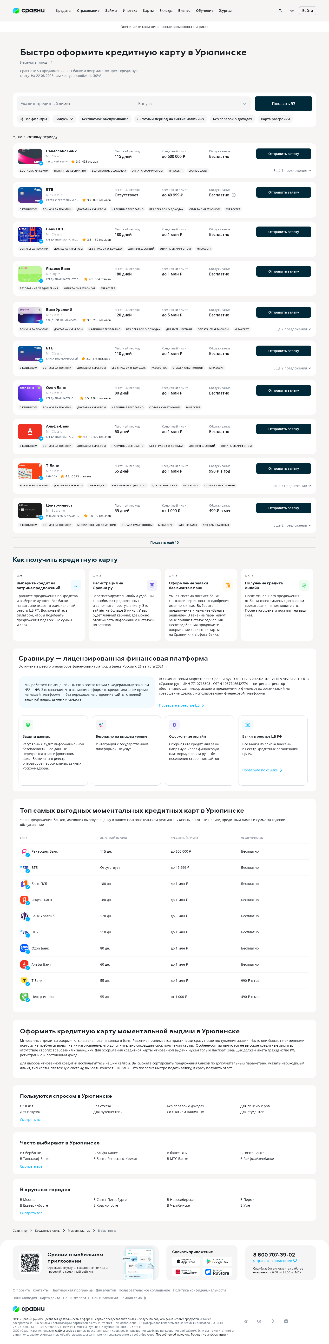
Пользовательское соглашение (144, 1290)
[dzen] (286, 1321)
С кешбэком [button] (28, 209)
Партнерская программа (72, 1290)
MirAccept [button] (176, 170)
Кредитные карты (47, 1230)
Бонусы (62, 119)
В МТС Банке (177, 1158)
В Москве (27, 1199)
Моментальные (79, 1230)
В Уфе (245, 1205)
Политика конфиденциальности (199, 1290)
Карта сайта (50, 1298)
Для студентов (252, 1112)
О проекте (21, 1290)
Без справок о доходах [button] (109, 170)
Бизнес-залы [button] (198, 170)
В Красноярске (105, 1205)
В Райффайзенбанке (257, 1158)
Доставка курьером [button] (34, 170)
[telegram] (245, 1321)
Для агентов (106, 1290)
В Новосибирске (180, 1199)
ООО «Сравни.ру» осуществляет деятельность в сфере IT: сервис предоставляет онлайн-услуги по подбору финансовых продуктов (106, 1319)
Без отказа (102, 1106)
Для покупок (30, 1112)
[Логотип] (29, 1309)
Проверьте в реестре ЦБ (179, 705)
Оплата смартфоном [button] (147, 170)
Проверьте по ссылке (260, 770)
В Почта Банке (252, 1152)
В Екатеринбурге (34, 1205)
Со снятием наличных (185, 1112)
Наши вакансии (105, 1298)
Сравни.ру (20, 1230)
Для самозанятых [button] (216, 525)
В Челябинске (178, 1205)
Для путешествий (108, 1112)
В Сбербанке (30, 1152)
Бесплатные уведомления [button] (39, 288)
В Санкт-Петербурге (110, 1199)
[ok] (272, 1321)
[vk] (259, 1321)
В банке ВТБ (177, 1152)
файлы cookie (64, 1330)
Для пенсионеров (255, 1106)
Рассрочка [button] (159, 367)
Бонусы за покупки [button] (57, 209)
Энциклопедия (25, 1298)
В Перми (247, 1199)
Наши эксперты (76, 1298)
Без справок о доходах (185, 1106)
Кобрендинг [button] (97, 485)
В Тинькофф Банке (35, 1158)
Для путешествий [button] (141, 248)
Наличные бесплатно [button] (70, 170)
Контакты (41, 1290)
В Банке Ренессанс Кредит (115, 1158)
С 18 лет (26, 1106)
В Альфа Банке (105, 1152)
